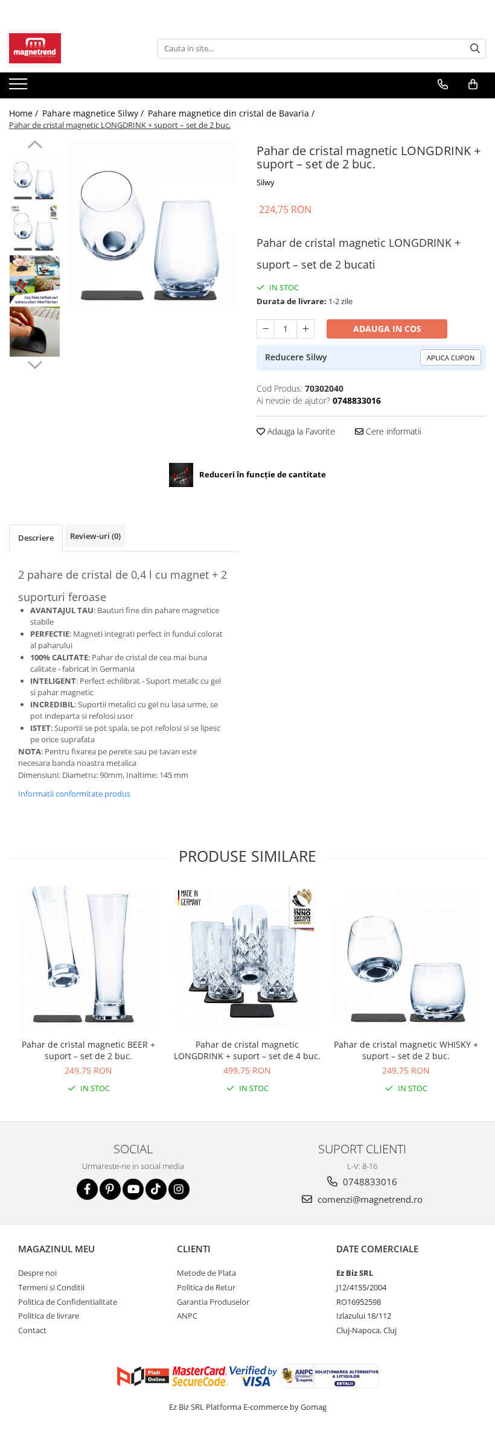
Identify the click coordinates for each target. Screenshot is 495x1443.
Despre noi (37, 1272)
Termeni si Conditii (51, 1287)
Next (35, 363)
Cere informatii (392, 431)
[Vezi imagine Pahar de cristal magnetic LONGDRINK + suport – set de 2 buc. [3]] (35, 332)
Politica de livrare (48, 1315)
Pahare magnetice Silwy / (94, 113)
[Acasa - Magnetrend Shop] (69, 48)
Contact (32, 1330)
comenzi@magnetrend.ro (369, 1199)
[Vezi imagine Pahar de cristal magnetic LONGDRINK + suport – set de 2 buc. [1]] (35, 229)
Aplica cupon (450, 357)
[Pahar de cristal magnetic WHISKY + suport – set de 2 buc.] (406, 959)
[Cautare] (475, 49)
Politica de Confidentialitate (67, 1301)
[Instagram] (179, 1189)
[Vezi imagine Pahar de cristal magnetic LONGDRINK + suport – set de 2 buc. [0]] (35, 178)
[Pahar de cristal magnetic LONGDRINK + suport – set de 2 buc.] (152, 226)
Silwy (266, 182)
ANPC (187, 1315)
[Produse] (19, 87)
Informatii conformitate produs (74, 793)
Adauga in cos (387, 328)
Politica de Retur (206, 1287)
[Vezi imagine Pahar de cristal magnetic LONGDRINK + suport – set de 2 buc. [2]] (35, 280)
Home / (24, 113)
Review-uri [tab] (95, 535)
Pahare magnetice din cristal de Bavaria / (232, 113)
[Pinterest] (110, 1189)
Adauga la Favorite (300, 431)
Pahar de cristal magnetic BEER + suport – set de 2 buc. (88, 1050)
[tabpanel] (152, 226)
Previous (35, 146)
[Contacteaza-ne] (442, 84)
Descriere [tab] (36, 537)
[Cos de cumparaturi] (473, 84)
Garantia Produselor (213, 1301)
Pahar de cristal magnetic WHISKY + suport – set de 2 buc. (406, 1050)
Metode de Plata (206, 1272)
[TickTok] (156, 1189)
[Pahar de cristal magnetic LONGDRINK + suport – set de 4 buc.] (247, 959)
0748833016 (368, 1182)
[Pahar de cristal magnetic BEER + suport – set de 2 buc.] (88, 959)
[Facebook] (87, 1189)
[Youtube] (133, 1189)
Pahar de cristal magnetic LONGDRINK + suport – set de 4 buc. (247, 1050)
